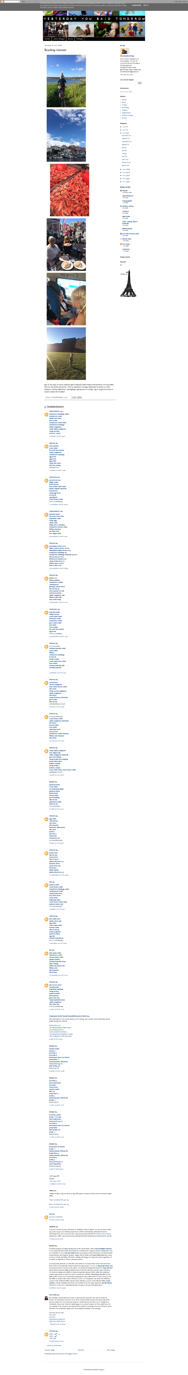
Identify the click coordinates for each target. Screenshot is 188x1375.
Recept (124, 118)
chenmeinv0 (53, 477)
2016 (124, 133)
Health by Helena (127, 206)
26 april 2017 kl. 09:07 (56, 843)
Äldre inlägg (111, 1350)
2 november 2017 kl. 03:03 (58, 943)
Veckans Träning (127, 115)
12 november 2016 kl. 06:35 (58, 504)
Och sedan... (126, 244)
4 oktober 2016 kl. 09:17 (57, 436)
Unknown (52, 443)
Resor (124, 102)
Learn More (136, 5)
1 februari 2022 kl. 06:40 (57, 1324)
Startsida (47, 39)
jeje (50, 950)
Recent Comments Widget (126, 91)
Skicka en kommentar (54, 1345)
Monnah (125, 190)
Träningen (79, 39)
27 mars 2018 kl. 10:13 (56, 1009)
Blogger (101, 1369)
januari (124, 165)
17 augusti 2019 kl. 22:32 (57, 1184)
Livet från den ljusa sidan (130, 234)
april (123, 156)
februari (125, 162)
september (126, 141)
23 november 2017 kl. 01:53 (58, 975)
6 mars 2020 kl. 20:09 (56, 1207)
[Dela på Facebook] (79, 397)
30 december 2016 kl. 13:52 (58, 636)
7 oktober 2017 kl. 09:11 (57, 909)
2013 (124, 175)
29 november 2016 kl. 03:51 (58, 536)
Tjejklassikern (126, 113)
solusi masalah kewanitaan (58, 1032)
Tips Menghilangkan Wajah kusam (60, 1027)
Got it (145, 5)
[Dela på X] (77, 397)
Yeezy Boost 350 (96, 1274)
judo (50, 1214)
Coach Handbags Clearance (103, 1248)
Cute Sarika (53, 1295)
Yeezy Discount (107, 1268)
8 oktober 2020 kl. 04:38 (57, 1288)
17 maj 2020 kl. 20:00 (56, 1239)
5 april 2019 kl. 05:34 (56, 1169)
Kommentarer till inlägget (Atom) (66, 1354)
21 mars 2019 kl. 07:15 (56, 1137)
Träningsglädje (127, 201)
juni (123, 150)
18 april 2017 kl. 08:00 (56, 775)
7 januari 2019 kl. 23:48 (56, 1071)
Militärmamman (127, 228)
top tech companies (56, 1217)
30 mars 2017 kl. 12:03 (56, 741)
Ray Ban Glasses (107, 1283)
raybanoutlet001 (54, 411)
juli (123, 147)
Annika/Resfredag (128, 56)
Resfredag (125, 107)
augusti (124, 144)
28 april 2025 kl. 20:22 (56, 1341)
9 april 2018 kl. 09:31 (56, 1039)
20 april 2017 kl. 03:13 (56, 809)
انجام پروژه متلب (54, 1181)
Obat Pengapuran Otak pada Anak (60, 1036)
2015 (124, 169)
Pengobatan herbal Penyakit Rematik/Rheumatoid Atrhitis (68, 1016)
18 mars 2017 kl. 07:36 (56, 707)
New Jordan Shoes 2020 (105, 1266)
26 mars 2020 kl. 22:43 (56, 1220)
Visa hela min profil (126, 74)
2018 (124, 127)
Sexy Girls (52, 1315)
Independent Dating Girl (57, 1319)
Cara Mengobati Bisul (56, 1030)
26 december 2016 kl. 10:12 (58, 602)
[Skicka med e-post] (72, 397)
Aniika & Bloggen (59, 39)
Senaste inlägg (50, 1350)
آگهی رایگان (53, 1336)
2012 (124, 178)
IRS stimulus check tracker (102, 1234)
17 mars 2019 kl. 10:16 (56, 1105)
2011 (124, 181)
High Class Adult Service (57, 1321)
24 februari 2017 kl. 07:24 (57, 673)
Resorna (70, 39)
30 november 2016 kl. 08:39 (58, 568)
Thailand (124, 110)
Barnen (124, 100)
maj (123, 153)
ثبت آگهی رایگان (54, 1334)
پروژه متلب (53, 1176)
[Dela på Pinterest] (81, 397)
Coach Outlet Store (98, 1255)
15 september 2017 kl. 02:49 (58, 875)
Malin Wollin (126, 216)
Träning (124, 105)
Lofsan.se (125, 211)
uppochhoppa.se (127, 196)
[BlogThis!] (75, 397)
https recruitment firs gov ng (59, 1200)
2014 (124, 172)
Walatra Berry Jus (54, 1025)
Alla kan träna (126, 239)
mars (124, 159)
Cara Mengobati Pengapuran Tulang (61, 1034)
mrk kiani (52, 1331)
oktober (125, 138)
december (125, 135)
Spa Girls (52, 1317)
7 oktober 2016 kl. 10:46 (57, 470)
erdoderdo (126, 249)
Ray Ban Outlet (70, 1253)
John (50, 882)
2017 (124, 130)
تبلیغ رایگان (52, 1338)
